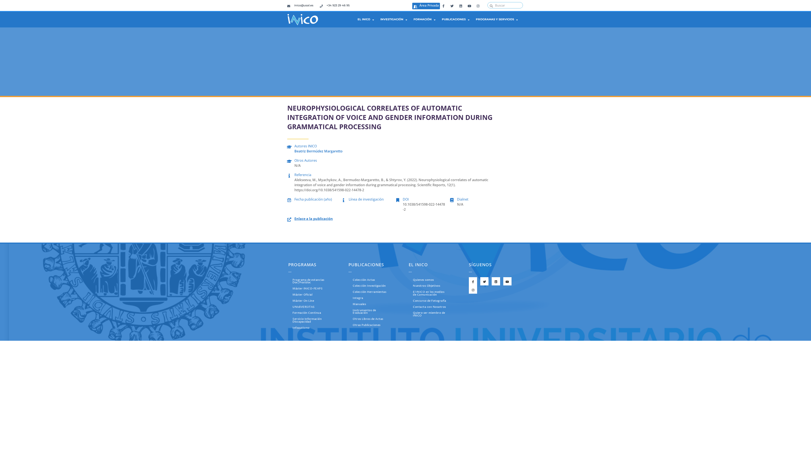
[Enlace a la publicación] (289, 218)
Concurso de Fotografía (429, 301)
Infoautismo (301, 328)
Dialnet (462, 199)
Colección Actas (364, 280)
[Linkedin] (460, 5)
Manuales (359, 304)
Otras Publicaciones (367, 325)
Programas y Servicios (495, 19)
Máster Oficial (302, 295)
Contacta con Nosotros (429, 307)
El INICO (364, 19)
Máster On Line (303, 301)
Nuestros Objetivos (426, 286)
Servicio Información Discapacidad (307, 320)
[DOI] (398, 199)
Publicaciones (454, 19)
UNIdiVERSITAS (304, 307)
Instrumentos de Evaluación (364, 312)
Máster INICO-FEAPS (307, 288)
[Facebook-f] (443, 5)
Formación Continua (307, 313)
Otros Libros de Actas (368, 319)
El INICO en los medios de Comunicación (428, 293)
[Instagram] (478, 5)
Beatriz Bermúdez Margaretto (318, 151)
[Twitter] (452, 5)
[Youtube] (469, 5)
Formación (423, 19)
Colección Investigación (369, 286)
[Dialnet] (452, 199)
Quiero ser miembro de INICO (429, 314)
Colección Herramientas (369, 292)
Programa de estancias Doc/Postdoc (308, 281)
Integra (358, 298)
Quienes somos (423, 280)
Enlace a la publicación (313, 218)
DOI (406, 199)
